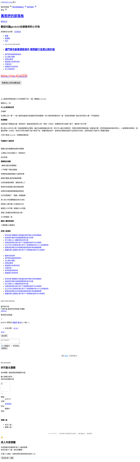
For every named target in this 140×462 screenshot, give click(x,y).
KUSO (16, 328)
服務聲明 (89, 433)
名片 (6, 41)
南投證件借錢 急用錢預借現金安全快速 (19, 238)
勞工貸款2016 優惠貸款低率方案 (16, 240)
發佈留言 (4, 348)
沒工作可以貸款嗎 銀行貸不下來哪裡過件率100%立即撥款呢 (26, 245)
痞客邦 (14, 322)
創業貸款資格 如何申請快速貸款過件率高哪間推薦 (23, 247)
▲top (3, 332)
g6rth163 (4, 311)
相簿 (6, 36)
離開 (11, 458)
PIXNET (54, 433)
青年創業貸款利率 (11, 270)
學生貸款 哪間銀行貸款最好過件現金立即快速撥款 (23, 235)
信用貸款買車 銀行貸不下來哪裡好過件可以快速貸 (23, 242)
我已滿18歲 (5, 458)
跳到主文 (4, 21)
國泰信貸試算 (10, 256)
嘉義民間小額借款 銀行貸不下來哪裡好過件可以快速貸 (25, 250)
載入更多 (4, 336)
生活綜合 (17, 32)
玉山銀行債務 (10, 57)
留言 (19, 322)
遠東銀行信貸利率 (11, 67)
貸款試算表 (9, 59)
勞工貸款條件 (10, 69)
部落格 (7, 38)
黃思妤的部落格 (12, 16)
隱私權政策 (81, 433)
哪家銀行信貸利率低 (12, 62)
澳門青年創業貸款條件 (13, 54)
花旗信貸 (8, 64)
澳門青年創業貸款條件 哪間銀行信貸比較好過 (30, 49)
